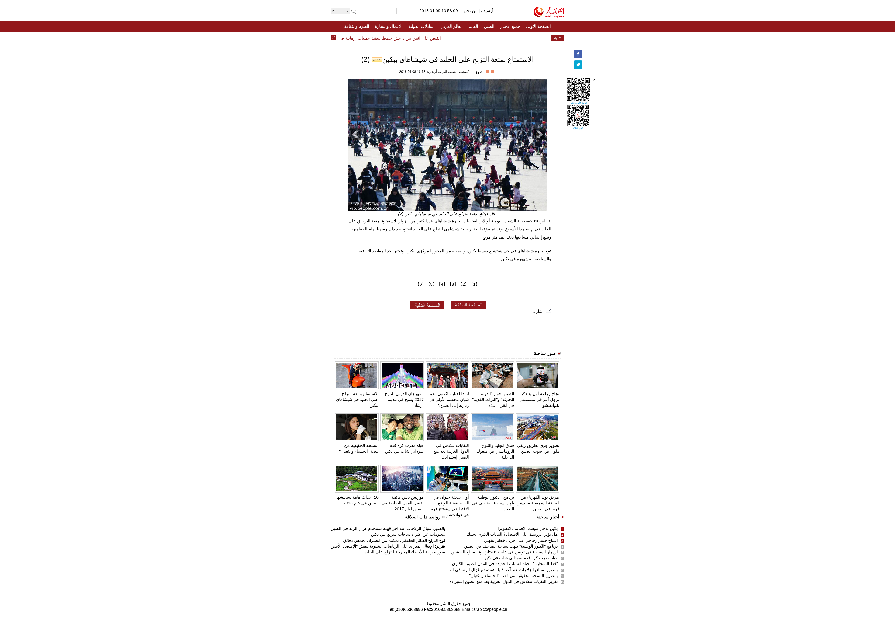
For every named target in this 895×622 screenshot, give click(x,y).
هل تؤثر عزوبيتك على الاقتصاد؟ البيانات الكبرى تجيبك (512, 534)
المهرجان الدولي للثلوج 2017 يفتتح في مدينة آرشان (404, 399)
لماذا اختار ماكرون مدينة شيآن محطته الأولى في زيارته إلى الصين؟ (448, 399)
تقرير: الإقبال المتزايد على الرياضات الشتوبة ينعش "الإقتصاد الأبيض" (387, 546)
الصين (489, 26)
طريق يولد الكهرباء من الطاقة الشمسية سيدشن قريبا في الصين (537, 503)
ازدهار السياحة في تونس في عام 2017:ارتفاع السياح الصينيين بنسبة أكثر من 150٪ (486, 552)
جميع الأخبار (510, 26)
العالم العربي (452, 26)
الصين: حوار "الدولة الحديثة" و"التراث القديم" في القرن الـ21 (493, 399)
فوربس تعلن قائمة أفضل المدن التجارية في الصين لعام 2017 (403, 503)
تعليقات (444, 38)
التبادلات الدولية (421, 26)
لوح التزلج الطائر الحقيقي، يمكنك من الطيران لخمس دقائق (394, 540)
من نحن (471, 10)
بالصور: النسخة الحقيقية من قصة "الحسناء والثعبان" (513, 575)
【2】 (463, 284)
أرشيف (486, 10)
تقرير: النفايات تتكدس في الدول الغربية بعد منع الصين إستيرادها (503, 581)
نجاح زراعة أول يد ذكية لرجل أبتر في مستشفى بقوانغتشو (539, 399)
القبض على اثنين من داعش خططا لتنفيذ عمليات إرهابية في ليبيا (400, 38)
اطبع (480, 71)
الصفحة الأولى (538, 26)
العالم (473, 26)
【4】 (442, 284)
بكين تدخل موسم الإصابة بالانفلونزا (528, 528)
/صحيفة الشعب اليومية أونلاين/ (448, 71)
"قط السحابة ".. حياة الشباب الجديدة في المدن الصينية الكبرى (505, 563)
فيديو (427, 38)
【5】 (431, 284)
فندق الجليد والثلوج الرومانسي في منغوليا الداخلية (495, 451)
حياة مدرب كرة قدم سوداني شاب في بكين (520, 558)
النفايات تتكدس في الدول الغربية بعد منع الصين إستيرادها (451, 451)
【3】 (453, 284)
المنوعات (464, 38)
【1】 (474, 284)
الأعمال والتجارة (389, 26)
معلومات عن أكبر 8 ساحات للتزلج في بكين (408, 534)
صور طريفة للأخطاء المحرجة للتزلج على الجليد (405, 552)
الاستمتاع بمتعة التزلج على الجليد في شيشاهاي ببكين (357, 399)
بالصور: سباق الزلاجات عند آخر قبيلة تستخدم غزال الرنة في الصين (500, 569)
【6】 (420, 284)
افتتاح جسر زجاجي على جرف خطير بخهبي (521, 540)
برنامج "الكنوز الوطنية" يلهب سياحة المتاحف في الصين (493, 503)
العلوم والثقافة (356, 26)
